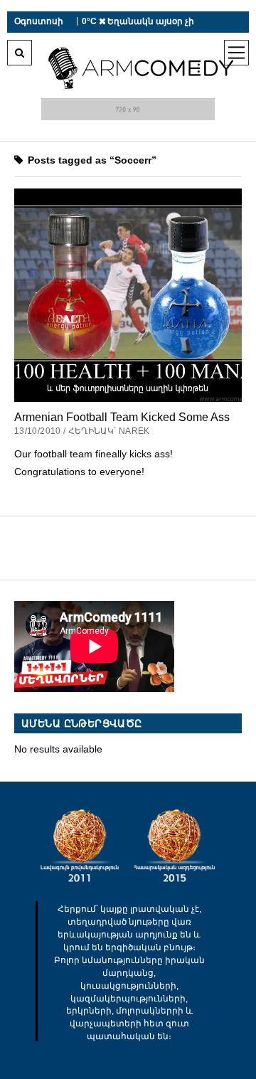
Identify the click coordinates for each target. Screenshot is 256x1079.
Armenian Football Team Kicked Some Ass (122, 416)
